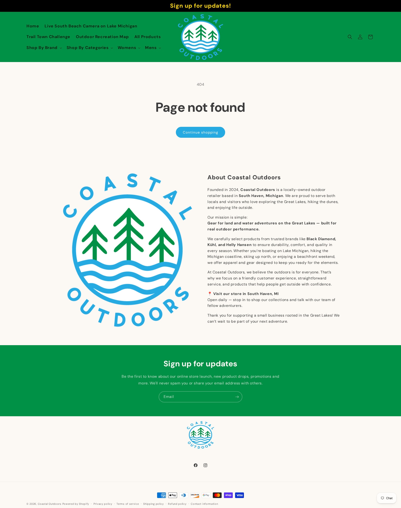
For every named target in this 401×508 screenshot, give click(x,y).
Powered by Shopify (75, 503)
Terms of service (127, 503)
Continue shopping (200, 132)
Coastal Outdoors (49, 503)
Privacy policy (103, 503)
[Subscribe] (237, 396)
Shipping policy (153, 503)
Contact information (204, 503)
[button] (44, 47)
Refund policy (177, 503)
